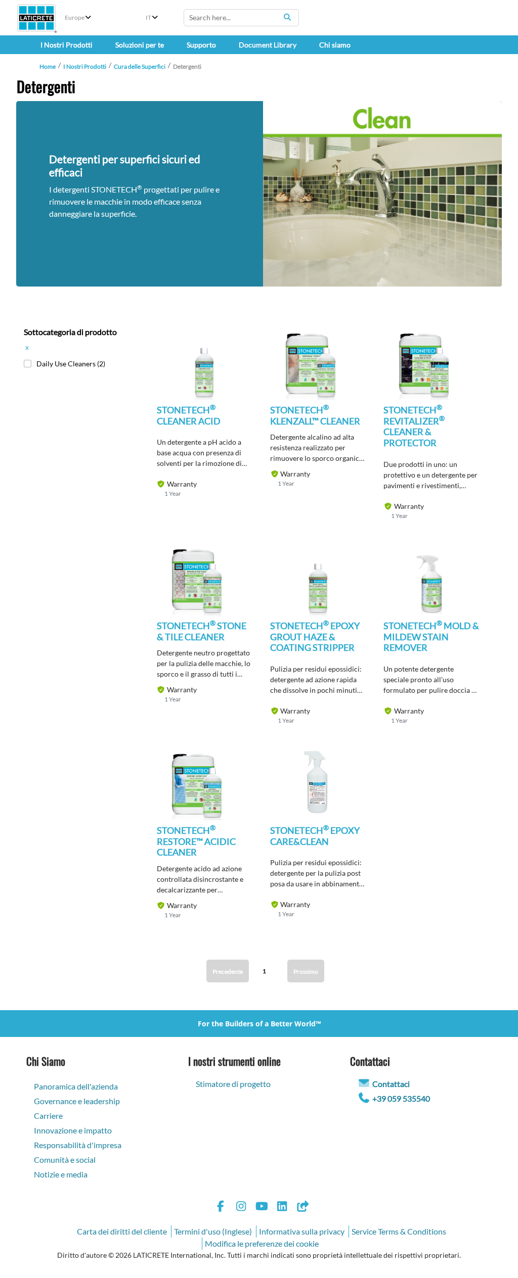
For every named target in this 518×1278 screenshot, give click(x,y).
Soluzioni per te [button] (139, 44)
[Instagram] (241, 1207)
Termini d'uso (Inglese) (213, 1231)
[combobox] (241, 17)
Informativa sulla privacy (301, 1231)
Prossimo (305, 971)
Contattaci (391, 1083)
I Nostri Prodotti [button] (66, 44)
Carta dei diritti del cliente (122, 1231)
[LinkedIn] (282, 1207)
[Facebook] (220, 1207)
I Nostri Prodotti (84, 66)
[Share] (302, 1207)
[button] (204, 375)
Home (47, 66)
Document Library (267, 44)
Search (287, 17)
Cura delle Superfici (139, 66)
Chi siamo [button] (335, 44)
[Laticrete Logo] (36, 18)
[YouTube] (261, 1207)
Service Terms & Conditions (399, 1231)
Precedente (227, 971)
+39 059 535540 (401, 1098)
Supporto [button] (201, 44)
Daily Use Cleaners (70, 363)
